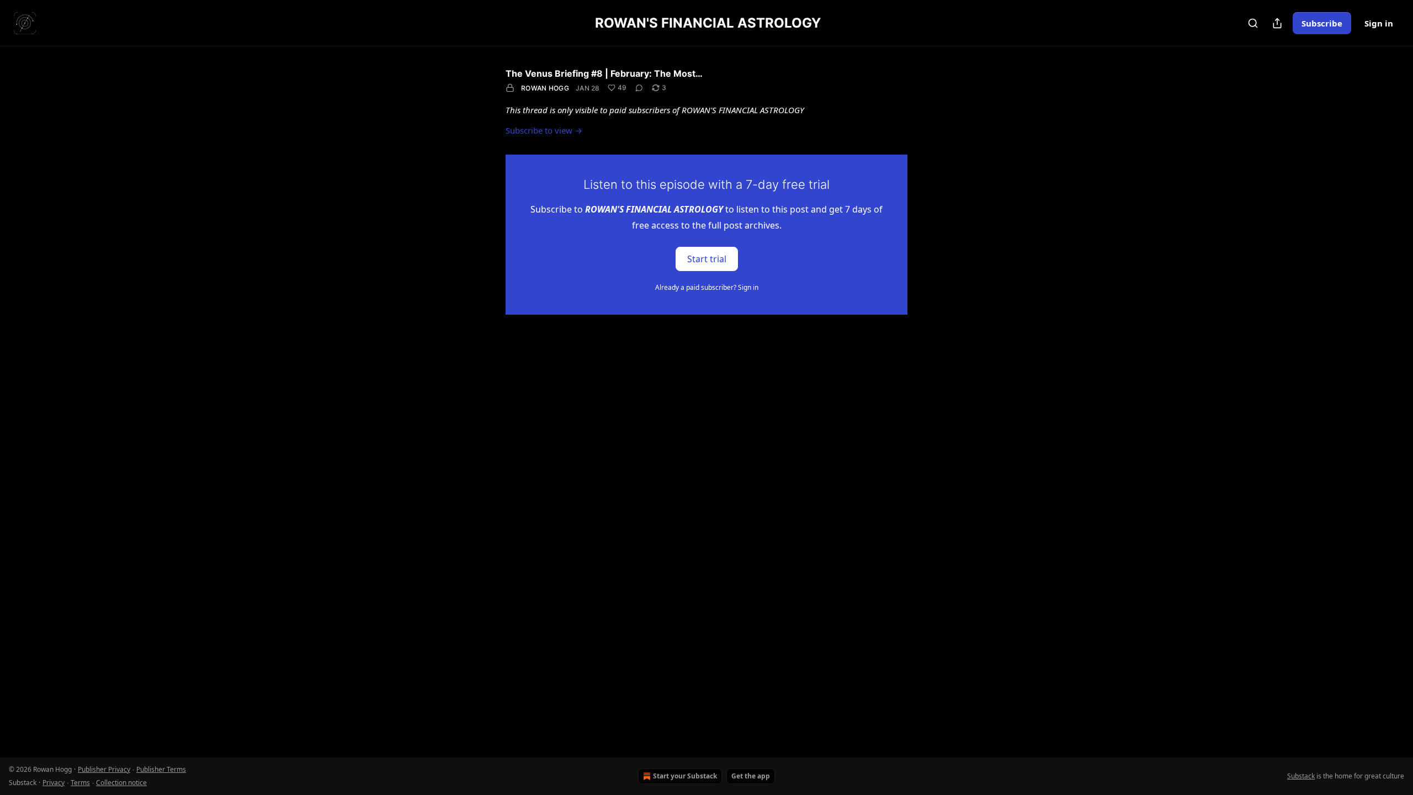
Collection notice (121, 782)
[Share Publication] (1277, 23)
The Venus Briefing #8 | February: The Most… (604, 73)
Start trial (706, 258)
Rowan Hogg (545, 88)
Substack (1301, 776)
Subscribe (1322, 23)
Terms (80, 782)
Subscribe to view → (544, 130)
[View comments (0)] (639, 87)
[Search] (1253, 23)
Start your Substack (685, 776)
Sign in (1378, 23)
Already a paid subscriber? (706, 287)
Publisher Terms (161, 769)
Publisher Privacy (104, 769)
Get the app (750, 776)
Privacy (54, 782)
